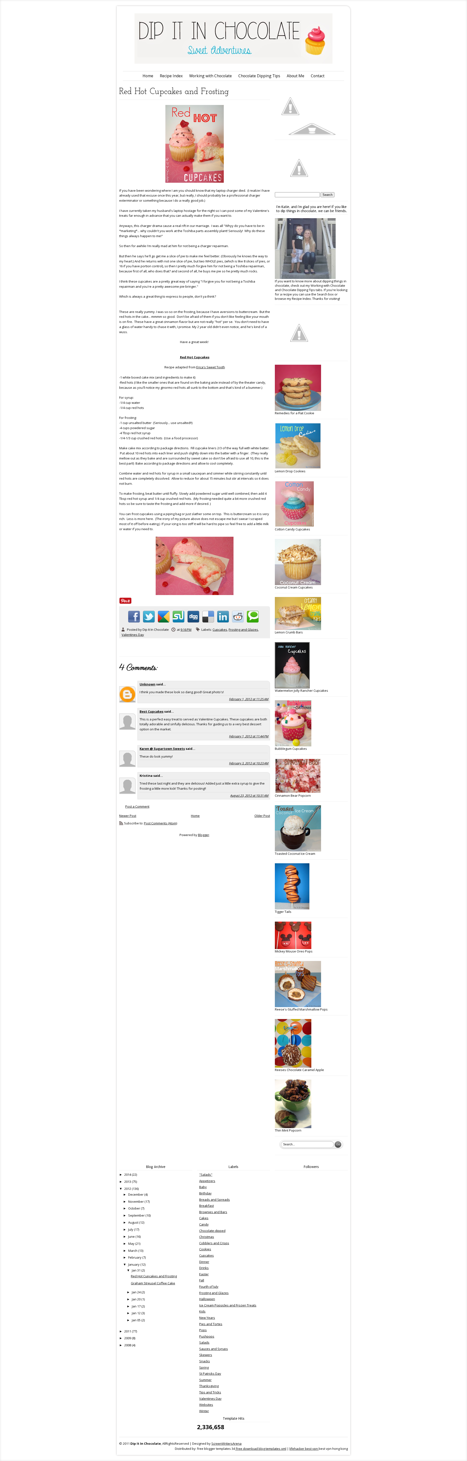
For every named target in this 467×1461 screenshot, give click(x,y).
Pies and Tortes (210, 1324)
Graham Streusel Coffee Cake (153, 1283)
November (136, 1201)
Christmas (206, 1237)
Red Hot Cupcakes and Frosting (154, 1276)
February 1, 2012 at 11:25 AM (249, 699)
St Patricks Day (210, 1373)
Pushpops (206, 1336)
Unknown (147, 684)
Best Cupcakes (151, 711)
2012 (128, 1188)
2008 (128, 1345)
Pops (203, 1330)
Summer (205, 1380)
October (134, 1208)
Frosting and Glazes (243, 629)
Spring (204, 1367)
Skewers (205, 1355)
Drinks (204, 1268)
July (131, 1229)
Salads (204, 1342)
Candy (204, 1224)
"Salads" (205, 1174)
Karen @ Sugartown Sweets (162, 748)
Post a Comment (137, 806)
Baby (203, 1187)
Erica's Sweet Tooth (210, 367)
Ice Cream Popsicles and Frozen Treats (227, 1305)
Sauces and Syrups (213, 1349)
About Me (295, 75)
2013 (128, 1181)
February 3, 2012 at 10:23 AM (249, 763)
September (136, 1215)
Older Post (262, 815)
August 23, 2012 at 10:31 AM (249, 795)
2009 (128, 1338)
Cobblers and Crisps (214, 1243)
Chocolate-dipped (212, 1230)
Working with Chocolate (210, 75)
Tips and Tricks (210, 1392)
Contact (317, 75)
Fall (201, 1280)
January (134, 1264)
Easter (204, 1274)
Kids (202, 1311)
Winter (204, 1411)
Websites (206, 1404)
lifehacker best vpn (304, 1448)
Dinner (204, 1262)
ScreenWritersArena (226, 1443)
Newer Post (127, 815)
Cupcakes (220, 629)
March (133, 1250)
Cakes (203, 1218)
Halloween (207, 1299)
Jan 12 (136, 1313)
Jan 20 (136, 1299)
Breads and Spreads (214, 1199)
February (135, 1257)
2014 (128, 1174)
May (131, 1243)
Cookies (205, 1249)
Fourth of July (208, 1286)
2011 (128, 1331)
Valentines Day (133, 634)
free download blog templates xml (260, 1448)
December (136, 1194)
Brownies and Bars (213, 1212)
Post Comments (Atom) (160, 823)
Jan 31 (136, 1270)
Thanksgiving (209, 1386)
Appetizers (207, 1181)
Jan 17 (136, 1306)
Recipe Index (171, 75)
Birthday (205, 1193)
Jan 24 (136, 1292)
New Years (207, 1317)
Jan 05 (136, 1320)
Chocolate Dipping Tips (259, 75)
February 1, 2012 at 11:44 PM (249, 736)
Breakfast (206, 1205)
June (131, 1236)
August (133, 1222)
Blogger (203, 835)
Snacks (204, 1361)
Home (148, 75)
